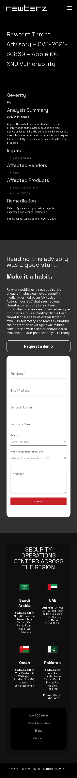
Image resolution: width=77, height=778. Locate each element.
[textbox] (37, 441)
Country (15, 435)
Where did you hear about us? (26, 451)
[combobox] (38, 442)
